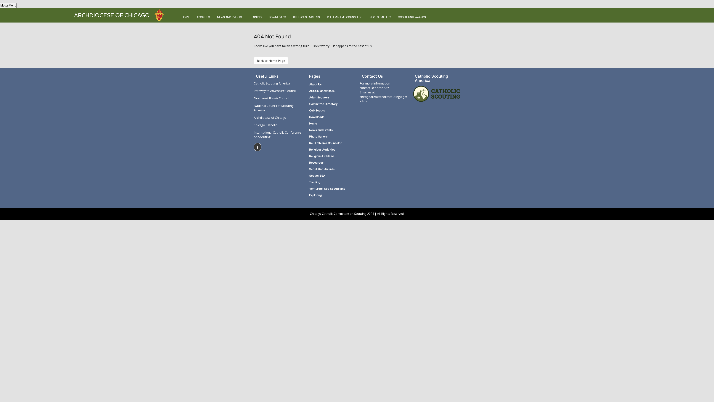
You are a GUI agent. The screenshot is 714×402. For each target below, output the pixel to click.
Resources (316, 162)
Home (185, 17)
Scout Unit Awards (412, 17)
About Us (203, 17)
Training (255, 17)
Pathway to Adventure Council (275, 91)
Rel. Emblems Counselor (344, 17)
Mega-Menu (8, 5)
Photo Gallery (380, 17)
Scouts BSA (317, 175)
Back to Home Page (271, 61)
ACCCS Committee (322, 91)
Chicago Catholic (265, 125)
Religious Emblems (306, 17)
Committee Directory (323, 104)
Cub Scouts (317, 110)
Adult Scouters (319, 97)
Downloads (277, 17)
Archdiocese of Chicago (270, 118)
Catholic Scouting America (272, 83)
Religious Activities (322, 149)
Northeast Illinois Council (271, 98)
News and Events (229, 17)
